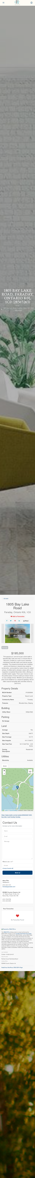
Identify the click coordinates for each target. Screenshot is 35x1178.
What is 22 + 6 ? (8, 862)
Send (17, 873)
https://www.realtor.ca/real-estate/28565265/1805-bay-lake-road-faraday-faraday (16, 816)
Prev (3, 633)
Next (32, 633)
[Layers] (30, 771)
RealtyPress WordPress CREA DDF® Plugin (12, 967)
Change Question (7, 868)
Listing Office (4, 961)
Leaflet (6, 810)
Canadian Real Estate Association (24, 933)
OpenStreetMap (13, 810)
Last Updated (4, 952)
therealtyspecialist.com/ (9, 886)
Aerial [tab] (5, 766)
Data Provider (4, 956)
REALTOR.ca (7, 932)
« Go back (5, 598)
